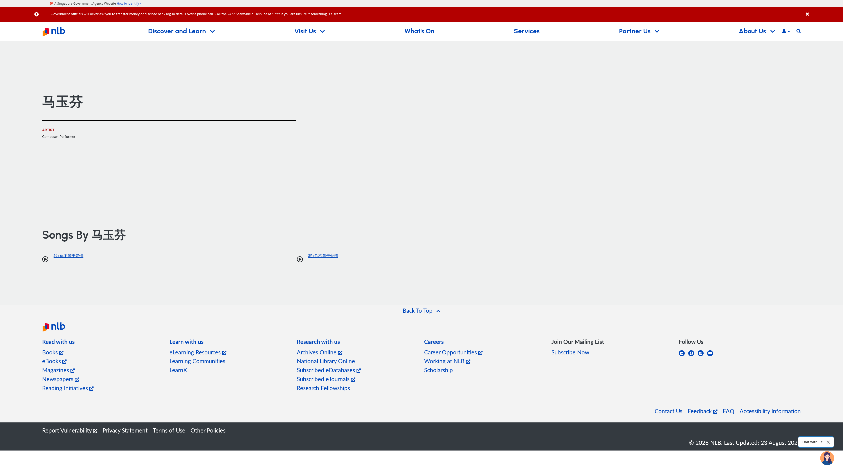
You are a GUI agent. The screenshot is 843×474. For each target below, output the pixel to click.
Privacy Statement (125, 430)
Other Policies (208, 430)
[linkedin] (683, 355)
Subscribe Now (570, 352)
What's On (419, 31)
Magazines (56, 370)
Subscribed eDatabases (327, 370)
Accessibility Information (770, 411)
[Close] (824, 12)
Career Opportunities (451, 352)
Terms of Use (169, 430)
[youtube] (712, 355)
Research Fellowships (323, 388)
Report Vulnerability (67, 430)
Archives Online (317, 352)
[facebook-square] (693, 355)
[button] (786, 31)
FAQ (728, 411)
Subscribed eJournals (324, 379)
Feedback (700, 411)
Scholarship (438, 370)
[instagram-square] (702, 355)
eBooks (52, 361)
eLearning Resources (195, 352)
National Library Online (326, 361)
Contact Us (668, 411)
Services (527, 31)
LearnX (178, 370)
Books (50, 352)
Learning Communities (197, 361)
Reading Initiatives (65, 388)
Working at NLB (445, 361)
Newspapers (58, 379)
